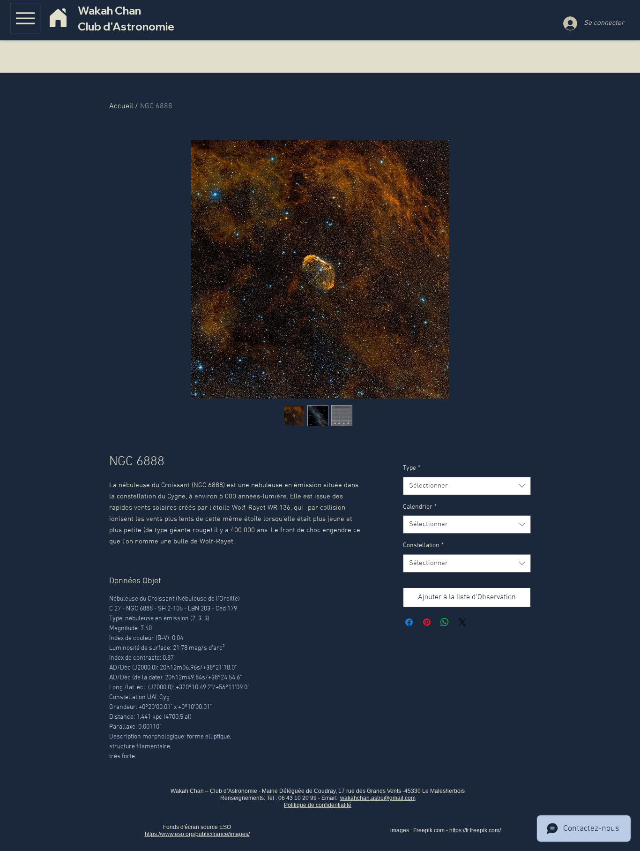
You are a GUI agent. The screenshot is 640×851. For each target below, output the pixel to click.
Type (411, 468)
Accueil (121, 106)
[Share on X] (462, 622)
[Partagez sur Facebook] (409, 622)
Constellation (423, 546)
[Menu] (25, 18)
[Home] (58, 18)
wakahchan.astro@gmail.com (378, 798)
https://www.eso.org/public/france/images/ (197, 834)
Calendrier (420, 507)
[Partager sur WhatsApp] (444, 622)
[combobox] (467, 486)
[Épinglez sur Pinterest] (426, 622)
